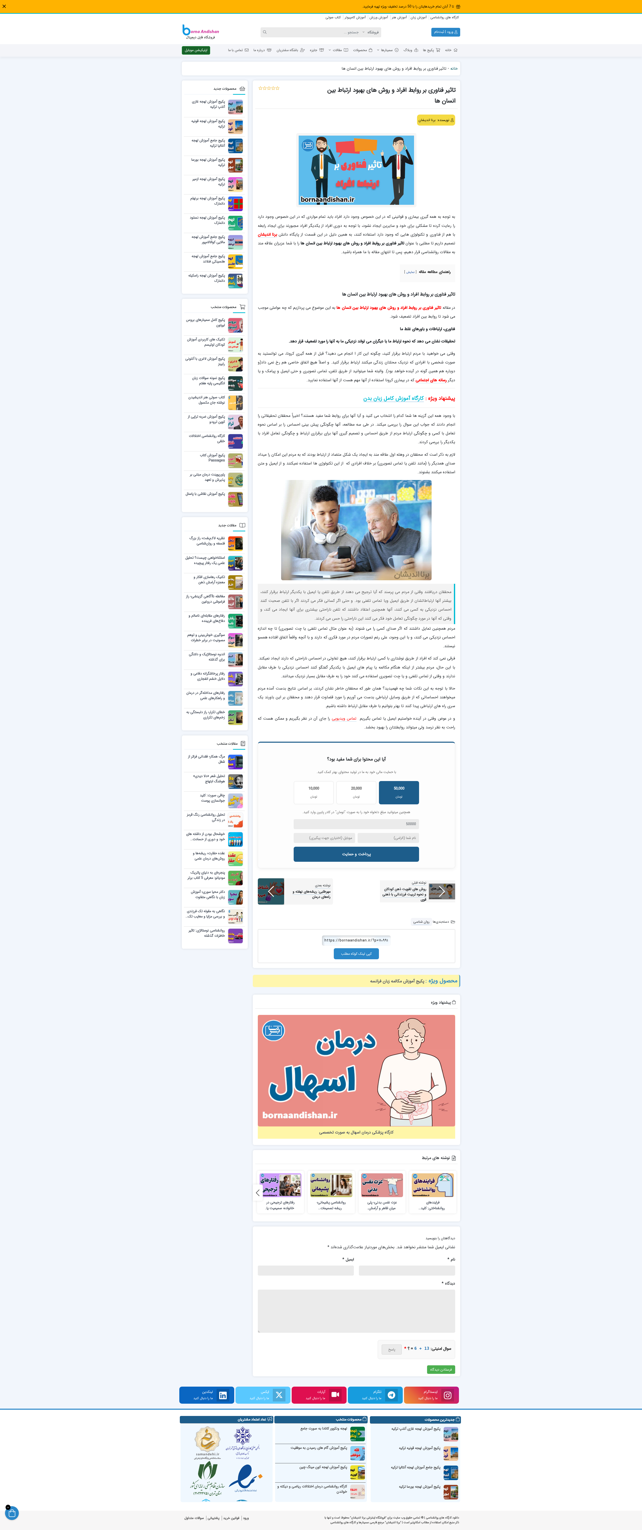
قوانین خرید (231, 1518)
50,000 (399, 792)
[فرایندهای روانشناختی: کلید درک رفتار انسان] (433, 1185)
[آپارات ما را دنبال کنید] (335, 1395)
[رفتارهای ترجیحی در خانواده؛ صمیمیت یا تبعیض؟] (281, 1185)
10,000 (313, 792)
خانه (448, 50)
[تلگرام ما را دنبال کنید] (391, 1395)
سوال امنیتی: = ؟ (427, 1349)
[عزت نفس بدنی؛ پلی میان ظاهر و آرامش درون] (382, 1185)
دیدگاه (448, 1283)
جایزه (313, 50)
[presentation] (258, 1193)
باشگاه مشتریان (287, 50)
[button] (4, 6)
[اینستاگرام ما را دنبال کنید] (448, 1395)
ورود (246, 1518)
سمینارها (387, 50)
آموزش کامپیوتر (355, 17)
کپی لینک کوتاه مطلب (356, 954)
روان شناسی (421, 921)
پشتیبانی (213, 1518)
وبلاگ (408, 50)
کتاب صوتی (333, 17)
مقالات (337, 50)
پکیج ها (428, 50)
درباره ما (259, 50)
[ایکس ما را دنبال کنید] (279, 1395)
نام (451, 1259)
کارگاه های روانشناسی (444, 17)
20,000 (356, 792)
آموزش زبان (419, 17)
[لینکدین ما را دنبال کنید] (223, 1395)
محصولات (360, 50)
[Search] (266, 32)
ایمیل (348, 1259)
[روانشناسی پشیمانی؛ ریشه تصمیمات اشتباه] (331, 1185)
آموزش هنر (399, 17)
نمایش (410, 272)
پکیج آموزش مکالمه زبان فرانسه (397, 981)
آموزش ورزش (378, 17)
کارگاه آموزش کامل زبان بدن (393, 398)
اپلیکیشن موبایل (196, 50)
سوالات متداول (194, 1518)
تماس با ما (235, 50)
